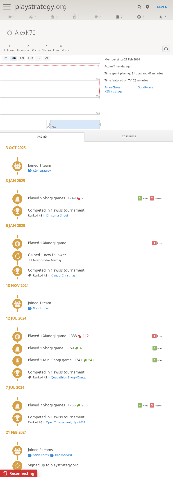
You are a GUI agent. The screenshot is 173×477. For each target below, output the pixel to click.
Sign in (162, 7)
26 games (129, 136)
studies (46, 48)
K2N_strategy (114, 91)
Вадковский (63, 455)
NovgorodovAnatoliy (47, 260)
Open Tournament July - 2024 (65, 422)
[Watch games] (166, 49)
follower (9, 48)
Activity (42, 136)
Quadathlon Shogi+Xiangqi (69, 377)
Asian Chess (112, 87)
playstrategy (41, 6)
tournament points (28, 48)
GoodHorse (145, 87)
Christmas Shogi (57, 215)
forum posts (61, 48)
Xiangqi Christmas (63, 275)
